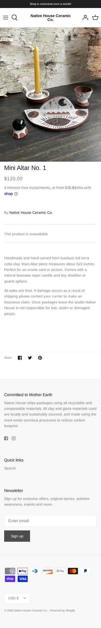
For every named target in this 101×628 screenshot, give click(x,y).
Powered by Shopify (62, 610)
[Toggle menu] (5, 17)
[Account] (84, 17)
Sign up (17, 536)
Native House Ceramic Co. (31, 212)
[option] (50, 94)
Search (10, 468)
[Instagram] (14, 438)
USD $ (13, 598)
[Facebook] (6, 438)
